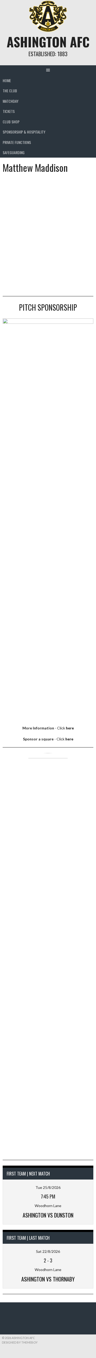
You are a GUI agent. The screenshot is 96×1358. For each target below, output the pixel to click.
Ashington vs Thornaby (48, 1279)
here (70, 728)
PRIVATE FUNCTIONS (17, 142)
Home (7, 80)
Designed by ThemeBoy (20, 1342)
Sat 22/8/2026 (48, 1251)
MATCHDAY (10, 101)
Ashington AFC (48, 41)
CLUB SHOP (11, 121)
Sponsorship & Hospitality (24, 132)
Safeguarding (14, 152)
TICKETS (9, 111)
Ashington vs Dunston (48, 1215)
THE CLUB (10, 90)
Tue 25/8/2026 (48, 1187)
